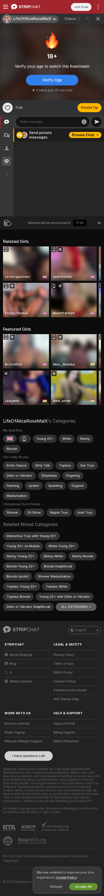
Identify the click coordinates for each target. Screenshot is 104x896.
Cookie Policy (66, 877)
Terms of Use (63, 663)
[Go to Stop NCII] (32, 841)
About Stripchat (21, 655)
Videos (72, 18)
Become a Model (17, 723)
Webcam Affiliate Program (23, 741)
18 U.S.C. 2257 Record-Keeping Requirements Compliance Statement (45, 859)
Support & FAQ (64, 723)
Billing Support (64, 732)
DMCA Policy (63, 672)
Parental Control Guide (70, 690)
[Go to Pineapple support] (8, 841)
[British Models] (10, 439)
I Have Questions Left (28, 756)
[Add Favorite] (8, 108)
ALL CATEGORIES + (76, 607)
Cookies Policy (65, 681)
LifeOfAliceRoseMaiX (25, 421)
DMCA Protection (66, 741)
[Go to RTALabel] (10, 828)
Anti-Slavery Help (66, 699)
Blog (13, 663)
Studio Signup (15, 732)
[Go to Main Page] (31, 7)
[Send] (96, 122)
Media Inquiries (21, 681)
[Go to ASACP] (29, 828)
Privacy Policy (64, 655)
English (80, 630)
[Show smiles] (84, 122)
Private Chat (83, 135)
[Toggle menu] (5, 7)
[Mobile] (25, 439)
